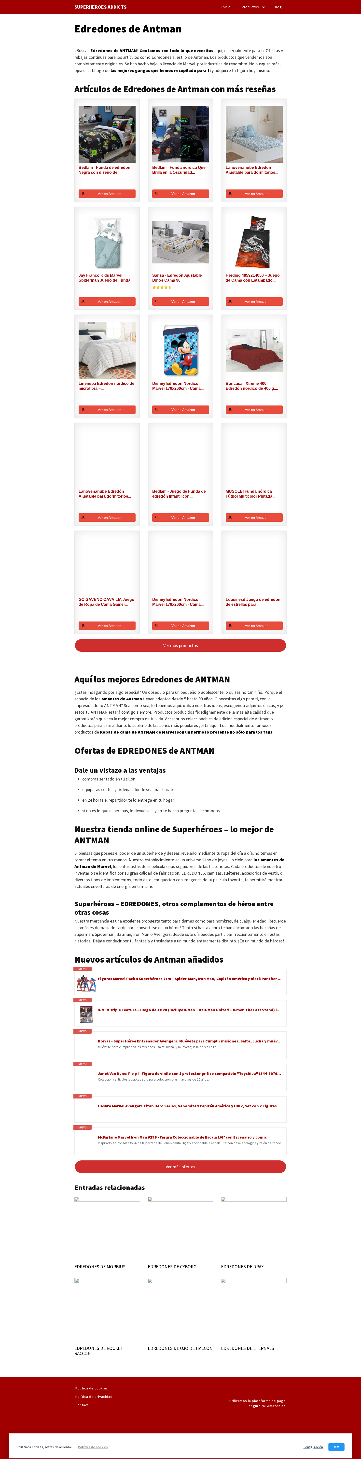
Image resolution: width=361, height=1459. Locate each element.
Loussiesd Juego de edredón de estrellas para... (253, 602)
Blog (278, 6)
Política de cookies (91, 1388)
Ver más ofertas (180, 1167)
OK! (336, 1447)
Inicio (226, 6)
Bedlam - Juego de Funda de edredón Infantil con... (179, 493)
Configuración (313, 1447)
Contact (82, 1405)
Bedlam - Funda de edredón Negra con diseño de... (104, 169)
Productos (250, 6)
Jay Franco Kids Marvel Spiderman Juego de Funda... (106, 277)
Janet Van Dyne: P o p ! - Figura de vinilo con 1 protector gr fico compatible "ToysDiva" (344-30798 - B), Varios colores (189, 1073)
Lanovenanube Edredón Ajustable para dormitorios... (252, 169)
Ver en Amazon (109, 194)
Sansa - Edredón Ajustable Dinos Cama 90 (177, 277)
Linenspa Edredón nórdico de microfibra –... (106, 385)
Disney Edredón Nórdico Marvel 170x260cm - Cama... (178, 385)
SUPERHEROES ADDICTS (100, 6)
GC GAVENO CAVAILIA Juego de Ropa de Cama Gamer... (106, 602)
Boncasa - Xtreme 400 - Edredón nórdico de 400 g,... (252, 385)
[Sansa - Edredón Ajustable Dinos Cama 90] (180, 242)
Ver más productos (180, 645)
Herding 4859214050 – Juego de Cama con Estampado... (253, 277)
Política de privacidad (93, 1396)
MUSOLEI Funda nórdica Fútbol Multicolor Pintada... (250, 493)
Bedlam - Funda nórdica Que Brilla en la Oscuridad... (179, 169)
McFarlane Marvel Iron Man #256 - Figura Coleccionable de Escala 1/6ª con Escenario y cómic (182, 1137)
